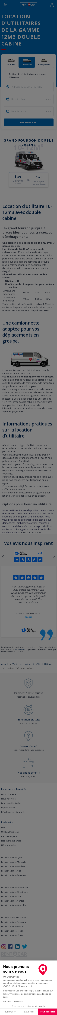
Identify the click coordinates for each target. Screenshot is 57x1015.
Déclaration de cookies (13, 1001)
